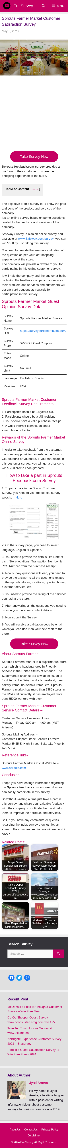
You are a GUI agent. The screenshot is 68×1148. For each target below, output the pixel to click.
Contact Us (31, 1129)
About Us (15, 1129)
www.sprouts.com (14, 768)
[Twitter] (19, 977)
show (35, 189)
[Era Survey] (7, 6)
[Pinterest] (27, 977)
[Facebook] (11, 977)
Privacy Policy (49, 1129)
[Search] (58, 954)
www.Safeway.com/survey (35, 238)
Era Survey (23, 6)
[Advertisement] (34, 115)
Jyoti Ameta (38, 1083)
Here (19, 497)
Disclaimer (34, 1135)
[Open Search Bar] (43, 6)
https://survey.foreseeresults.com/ (43, 331)
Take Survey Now (34, 157)
